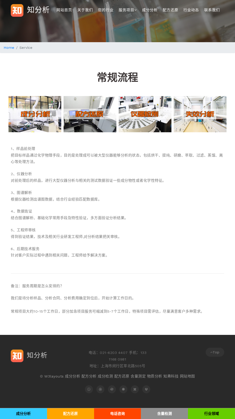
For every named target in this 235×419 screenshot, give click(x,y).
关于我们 (85, 10)
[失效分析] (112, 389)
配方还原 (170, 10)
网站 (183, 376)
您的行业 (106, 10)
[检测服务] (123, 389)
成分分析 (150, 10)
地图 (191, 376)
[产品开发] (146, 389)
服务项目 (126, 10)
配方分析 (89, 376)
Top (216, 352)
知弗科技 (171, 376)
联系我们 (212, 10)
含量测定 (138, 376)
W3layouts (54, 376)
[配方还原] (100, 389)
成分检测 (105, 376)
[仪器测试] (135, 389)
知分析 (37, 9)
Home (9, 47)
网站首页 (64, 10)
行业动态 (191, 10)
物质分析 (154, 376)
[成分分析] (89, 389)
